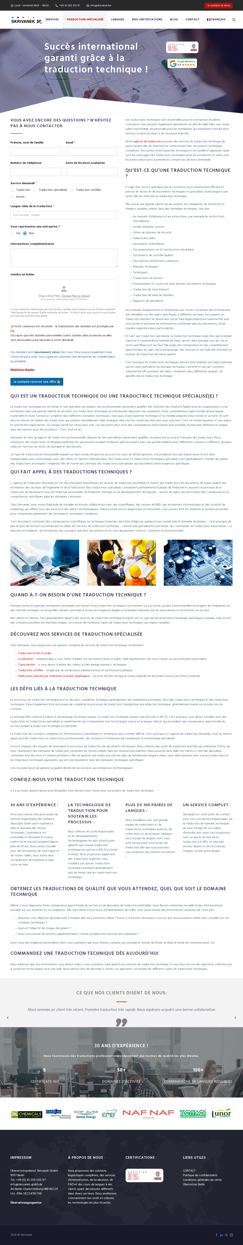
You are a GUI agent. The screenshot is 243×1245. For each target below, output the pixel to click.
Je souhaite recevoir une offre (35, 381)
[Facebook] (216, 1234)
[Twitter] (226, 1234)
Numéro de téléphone (25, 163)
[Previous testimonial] (8, 1017)
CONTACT (189, 1170)
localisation (101, 1180)
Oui (18, 233)
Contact (192, 19)
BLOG (174, 19)
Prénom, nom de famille (26, 143)
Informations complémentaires (32, 244)
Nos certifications (147, 19)
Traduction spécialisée (84, 19)
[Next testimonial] (235, 1017)
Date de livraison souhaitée (85, 163)
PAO (71, 1184)
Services (52, 19)
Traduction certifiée (88, 190)
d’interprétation (78, 1180)
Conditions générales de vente (202, 1180)
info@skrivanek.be (100, 5)
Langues (117, 19)
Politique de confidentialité (200, 1175)
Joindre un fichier (22, 275)
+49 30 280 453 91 (69, 5)
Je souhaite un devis (218, 5)
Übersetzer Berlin (194, 1184)
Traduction (23, 190)
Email (70, 143)
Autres (20, 197)
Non (31, 233)
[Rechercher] (233, 20)
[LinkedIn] (221, 1234)
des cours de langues (91, 1184)
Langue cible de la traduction (32, 206)
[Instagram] (231, 1234)
